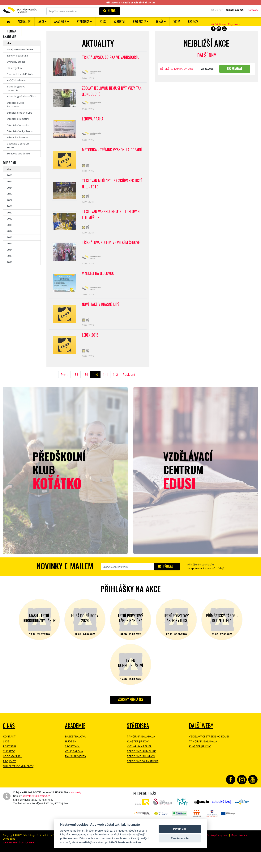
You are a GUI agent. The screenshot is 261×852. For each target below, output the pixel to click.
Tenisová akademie (18, 153)
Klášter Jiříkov (14, 68)
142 (115, 374)
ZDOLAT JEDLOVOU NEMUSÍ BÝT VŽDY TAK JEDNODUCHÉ (112, 91)
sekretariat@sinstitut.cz (36, 796)
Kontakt (12, 31)
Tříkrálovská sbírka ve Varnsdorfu (110, 57)
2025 (9, 181)
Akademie (75, 725)
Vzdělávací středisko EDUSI (209, 736)
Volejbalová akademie (20, 49)
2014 (9, 249)
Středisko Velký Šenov (20, 131)
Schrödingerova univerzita (16, 88)
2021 (9, 206)
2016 (9, 237)
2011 (9, 262)
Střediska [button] (83, 21)
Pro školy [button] (139, 21)
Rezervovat (234, 68)
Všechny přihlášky (130, 699)
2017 (9, 231)
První (64, 374)
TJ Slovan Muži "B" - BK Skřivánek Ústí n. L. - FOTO (112, 184)
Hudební (71, 741)
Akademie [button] (60, 21)
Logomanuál (12, 756)
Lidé (6, 741)
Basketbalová (75, 736)
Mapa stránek (239, 835)
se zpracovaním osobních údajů (206, 568)
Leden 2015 (90, 335)
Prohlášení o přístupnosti (213, 835)
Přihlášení (220, 24)
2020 (9, 212)
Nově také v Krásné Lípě (100, 304)
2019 (9, 218)
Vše (9, 43)
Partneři (9, 746)
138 (75, 374)
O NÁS (9, 725)
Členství (9, 751)
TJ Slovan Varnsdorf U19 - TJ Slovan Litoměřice (110, 214)
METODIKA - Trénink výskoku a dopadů (112, 150)
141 (105, 374)
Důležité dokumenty (18, 766)
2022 (9, 200)
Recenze (193, 21)
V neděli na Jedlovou (98, 273)
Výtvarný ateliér (16, 61)
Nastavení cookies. (130, 842)
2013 (9, 256)
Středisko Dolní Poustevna (15, 104)
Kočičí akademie (16, 80)
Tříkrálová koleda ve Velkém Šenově (111, 242)
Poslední (129, 374)
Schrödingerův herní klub (21, 96)
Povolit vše (179, 828)
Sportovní (72, 746)
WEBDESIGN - (18, 842)
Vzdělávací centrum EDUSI (18, 145)
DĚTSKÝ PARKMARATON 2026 (176, 68)
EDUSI (103, 21)
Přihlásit (168, 566)
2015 (9, 243)
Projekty (9, 761)
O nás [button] (159, 21)
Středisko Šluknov (17, 137)
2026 (9, 175)
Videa (176, 21)
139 (85, 374)
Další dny (206, 55)
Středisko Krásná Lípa (19, 112)
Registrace (234, 24)
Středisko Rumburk (18, 118)
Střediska (138, 725)
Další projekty (75, 756)
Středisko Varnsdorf (18, 125)
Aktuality (24, 21)
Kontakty (253, 10)
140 (95, 374)
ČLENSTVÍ (119, 21)
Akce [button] (41, 21)
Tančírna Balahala (17, 55)
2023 (9, 193)
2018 (9, 225)
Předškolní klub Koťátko (20, 74)
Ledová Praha (92, 119)
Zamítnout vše (180, 838)
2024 (9, 187)
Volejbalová (74, 751)
